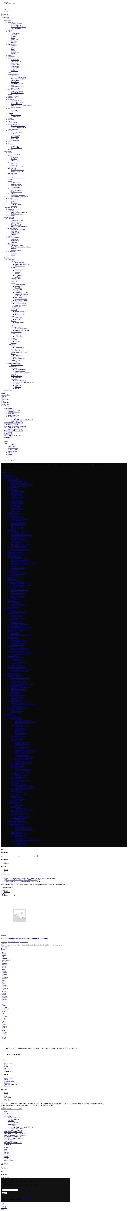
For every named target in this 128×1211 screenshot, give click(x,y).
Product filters (11, 445)
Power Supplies (12, 193)
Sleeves (13, 50)
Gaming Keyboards (16, 100)
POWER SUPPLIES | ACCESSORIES (22, 420)
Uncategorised (8, 390)
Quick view (4, 949)
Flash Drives (14, 138)
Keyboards (11, 99)
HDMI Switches (15, 233)
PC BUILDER (8, 1071)
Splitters (13, 234)
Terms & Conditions (9, 1081)
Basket (9, 452)
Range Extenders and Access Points (21, 247)
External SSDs (15, 137)
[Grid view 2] (2, 894)
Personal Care (15, 223)
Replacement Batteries (17, 83)
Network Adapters (16, 28)
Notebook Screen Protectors (19, 127)
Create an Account (6, 1177)
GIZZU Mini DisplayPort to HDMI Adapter (24, 880)
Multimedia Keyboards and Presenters (21, 105)
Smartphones (11, 215)
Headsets (13, 36)
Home (2, 884)
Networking (11, 244)
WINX (6, 1066)
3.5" (12, 176)
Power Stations (15, 82)
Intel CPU (14, 165)
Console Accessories (13, 89)
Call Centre (14, 34)
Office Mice (14, 111)
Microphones (14, 39)
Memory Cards (15, 140)
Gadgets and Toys (13, 94)
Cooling (10, 156)
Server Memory (15, 187)
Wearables (10, 145)
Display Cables (15, 64)
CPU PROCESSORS (14, 410)
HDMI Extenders (16, 231)
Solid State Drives (13, 200)
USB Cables (14, 71)
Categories (4, 472)
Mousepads (11, 119)
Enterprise (14, 206)
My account (7, 1097)
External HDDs (15, 135)
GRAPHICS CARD (13, 415)
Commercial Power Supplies (19, 77)
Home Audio (14, 239)
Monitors (10, 113)
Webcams (10, 149)
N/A (5, 256)
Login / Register (8, 1160)
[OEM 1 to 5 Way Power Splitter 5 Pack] (8, 881)
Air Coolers (14, 157)
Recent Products (12, 451)
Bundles (10, 55)
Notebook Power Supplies (18, 78)
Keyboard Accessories (17, 102)
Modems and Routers (17, 245)
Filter (35, 856)
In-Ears (13, 38)
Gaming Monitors (16, 115)
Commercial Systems (13, 209)
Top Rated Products (13, 449)
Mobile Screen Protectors (18, 126)
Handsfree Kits (12, 97)
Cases (12, 49)
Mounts (10, 118)
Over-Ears (14, 41)
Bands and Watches (16, 148)
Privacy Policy (8, 1078)
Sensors (13, 255)
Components (7, 151)
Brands (6, 1093)
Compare (10, 454)
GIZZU (6, 1068)
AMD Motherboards (16, 190)
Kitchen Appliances (16, 222)
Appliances (11, 218)
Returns (6, 1079)
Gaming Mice (15, 110)
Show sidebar (4, 890)
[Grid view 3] (4, 894)
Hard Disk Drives (12, 173)
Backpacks (14, 45)
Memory (10, 181)
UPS (12, 85)
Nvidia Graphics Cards (17, 170)
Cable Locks (11, 56)
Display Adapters (16, 25)
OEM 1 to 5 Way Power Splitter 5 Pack (23, 881)
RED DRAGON (9, 1063)
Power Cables (15, 67)
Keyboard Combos (16, 104)
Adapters (10, 22)
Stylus (9, 141)
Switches (13, 248)
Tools (9, 143)
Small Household (16, 225)
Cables (9, 58)
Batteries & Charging (17, 91)
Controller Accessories (17, 93)
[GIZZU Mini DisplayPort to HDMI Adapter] (8, 880)
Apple (13, 201)
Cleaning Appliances (17, 220)
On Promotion (18, 204)
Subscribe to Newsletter (10, 1084)
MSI (5, 1065)
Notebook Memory (16, 185)
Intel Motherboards (16, 192)
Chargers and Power (13, 74)
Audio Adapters (15, 33)
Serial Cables (14, 69)
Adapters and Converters (18, 229)
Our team (6, 1099)
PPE (9, 121)
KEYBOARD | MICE (17, 421)
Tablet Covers (15, 52)
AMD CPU (14, 163)
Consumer (14, 203)
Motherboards (11, 189)
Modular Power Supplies (18, 195)
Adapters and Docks (16, 132)
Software (10, 198)
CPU (9, 162)
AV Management (12, 228)
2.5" (12, 174)
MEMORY (11, 413)
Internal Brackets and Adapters (16, 178)
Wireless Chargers (16, 88)
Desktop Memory (16, 184)
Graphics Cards (12, 168)
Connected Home (9, 217)
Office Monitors (15, 116)
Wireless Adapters (16, 250)
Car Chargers (14, 75)
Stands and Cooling (13, 129)
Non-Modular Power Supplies (19, 196)
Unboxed (6, 258)
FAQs (5, 1096)
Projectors (14, 242)
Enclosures (14, 134)
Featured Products (13, 448)
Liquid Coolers (15, 160)
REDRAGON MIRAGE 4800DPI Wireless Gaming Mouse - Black (31, 878)
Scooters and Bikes (13, 123)
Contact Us (7, 1083)
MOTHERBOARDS (14, 412)
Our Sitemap (7, 1086)
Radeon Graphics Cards (17, 171)
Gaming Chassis (15, 154)
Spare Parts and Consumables (19, 226)
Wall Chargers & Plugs (17, 86)
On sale (6, 870)
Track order (7, 1100)
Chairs (9, 72)
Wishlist (10, 456)
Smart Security (12, 251)
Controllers (18, 385)
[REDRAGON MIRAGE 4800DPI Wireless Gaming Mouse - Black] (8, 878)
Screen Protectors (12, 124)
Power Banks (15, 80)
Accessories (7, 20)
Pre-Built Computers (16, 214)
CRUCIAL (7, 1069)
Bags (12, 47)
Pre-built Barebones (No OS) (19, 212)
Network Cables (15, 66)
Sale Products (11, 446)
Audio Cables (15, 60)
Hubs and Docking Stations (18, 27)
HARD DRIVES (12, 416)
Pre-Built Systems (13, 211)
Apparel (10, 30)
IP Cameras (14, 253)
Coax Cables (14, 63)
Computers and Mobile (10, 207)
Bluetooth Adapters (16, 23)
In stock (6, 871)
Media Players (15, 240)
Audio (9, 31)
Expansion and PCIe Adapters (16, 167)
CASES (13, 418)
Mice (9, 108)
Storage (10, 130)
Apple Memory (15, 182)
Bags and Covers (12, 44)
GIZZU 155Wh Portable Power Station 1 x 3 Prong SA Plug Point (24, 938)
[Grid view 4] (5, 894)
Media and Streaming (13, 237)
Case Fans (14, 159)
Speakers (13, 42)
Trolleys (13, 53)
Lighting (10, 179)
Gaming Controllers (13, 96)
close (2, 849)
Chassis (10, 152)
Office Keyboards (16, 107)
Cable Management (16, 61)
